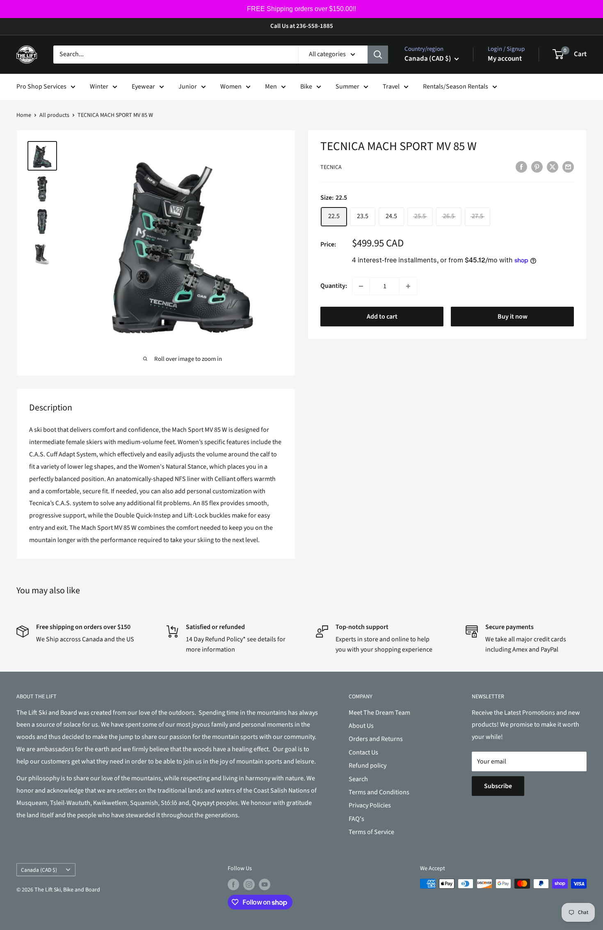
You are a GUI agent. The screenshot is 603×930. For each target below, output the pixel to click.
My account (505, 59)
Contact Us (363, 752)
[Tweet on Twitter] (552, 167)
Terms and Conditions (379, 792)
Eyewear (143, 86)
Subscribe (498, 786)
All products (54, 115)
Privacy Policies (370, 805)
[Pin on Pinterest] (537, 167)
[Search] (378, 55)
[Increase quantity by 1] (408, 286)
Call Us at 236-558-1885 (301, 26)
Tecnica (331, 167)
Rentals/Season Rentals (455, 86)
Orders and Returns (376, 738)
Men (271, 86)
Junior (187, 86)
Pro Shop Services (41, 86)
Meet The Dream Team (379, 712)
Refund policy (367, 765)
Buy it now (513, 316)
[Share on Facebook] (521, 167)
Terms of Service (371, 832)
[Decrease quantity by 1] (361, 286)
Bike (306, 86)
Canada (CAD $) (39, 870)
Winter (99, 86)
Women (231, 86)
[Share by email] (568, 167)
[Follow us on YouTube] (264, 884)
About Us (361, 725)
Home (23, 115)
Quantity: (333, 285)
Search (358, 779)
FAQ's (356, 818)
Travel (391, 86)
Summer (347, 86)
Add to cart (382, 316)
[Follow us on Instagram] (249, 884)
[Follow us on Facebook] (233, 884)
